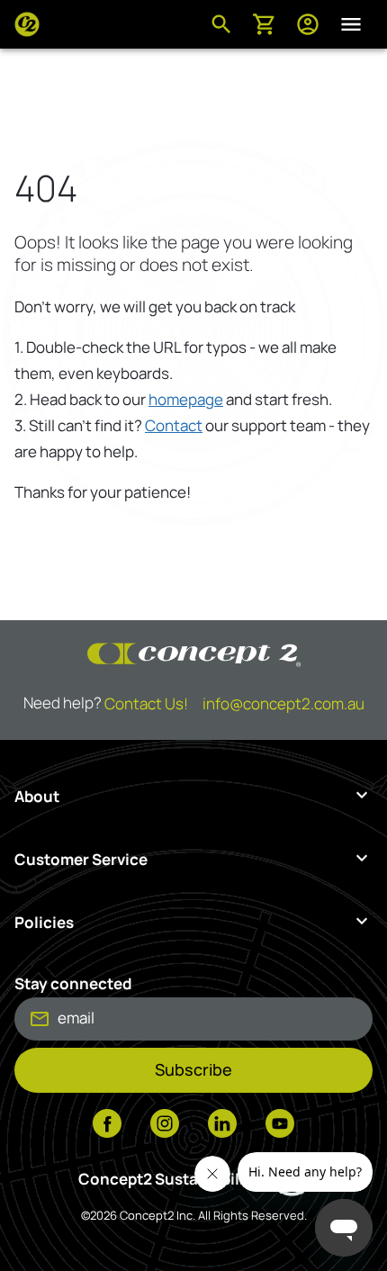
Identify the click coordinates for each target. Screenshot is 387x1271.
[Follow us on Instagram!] (164, 1125)
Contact (173, 425)
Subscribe (193, 1069)
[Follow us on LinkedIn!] (222, 1125)
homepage (185, 399)
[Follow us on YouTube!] (280, 1125)
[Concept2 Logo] (27, 24)
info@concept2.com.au (283, 703)
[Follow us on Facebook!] (107, 1125)
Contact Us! (146, 703)
